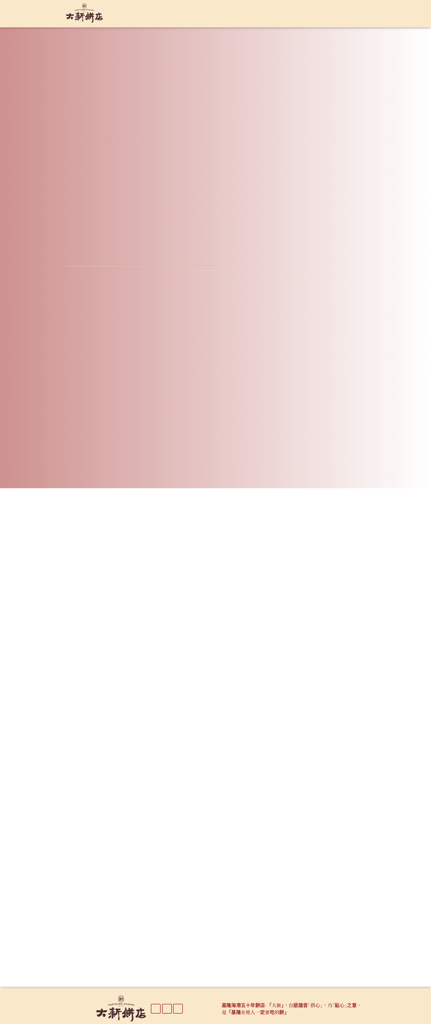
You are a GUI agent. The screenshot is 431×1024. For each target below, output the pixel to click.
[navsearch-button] (351, 12)
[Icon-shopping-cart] (178, 1009)
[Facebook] (156, 1009)
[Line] (167, 1009)
